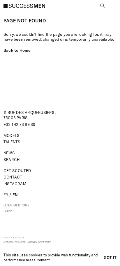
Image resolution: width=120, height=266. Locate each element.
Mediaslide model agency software (27, 242)
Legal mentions (16, 205)
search (11, 160)
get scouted (17, 171)
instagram (14, 184)
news (9, 153)
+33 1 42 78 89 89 (19, 124)
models (11, 135)
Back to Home (17, 50)
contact (12, 177)
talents (11, 142)
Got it (110, 258)
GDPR (7, 211)
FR (5, 195)
